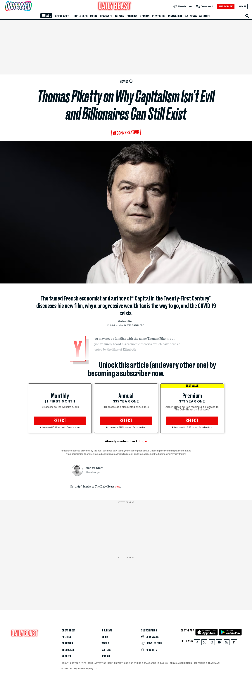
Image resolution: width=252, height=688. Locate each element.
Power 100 (158, 16)
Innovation (175, 16)
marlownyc (93, 472)
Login (143, 441)
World (105, 643)
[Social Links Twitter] (204, 643)
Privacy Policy (177, 454)
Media (93, 16)
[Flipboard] (234, 643)
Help (110, 663)
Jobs (90, 663)
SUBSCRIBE (225, 6)
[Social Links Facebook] (197, 643)
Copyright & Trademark (207, 663)
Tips (83, 663)
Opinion (144, 16)
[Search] (247, 16)
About (65, 663)
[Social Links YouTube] (219, 643)
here (117, 486)
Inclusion (163, 663)
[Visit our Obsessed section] (30, 6)
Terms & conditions (181, 663)
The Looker (80, 16)
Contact (75, 663)
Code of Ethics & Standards (140, 663)
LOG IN (242, 6)
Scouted (204, 16)
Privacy (118, 663)
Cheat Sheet (63, 16)
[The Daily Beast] (114, 6)
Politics (132, 16)
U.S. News (190, 16)
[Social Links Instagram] (212, 643)
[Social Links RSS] (226, 643)
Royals (119, 16)
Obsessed (106, 16)
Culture (106, 649)
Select (59, 420)
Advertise (100, 663)
